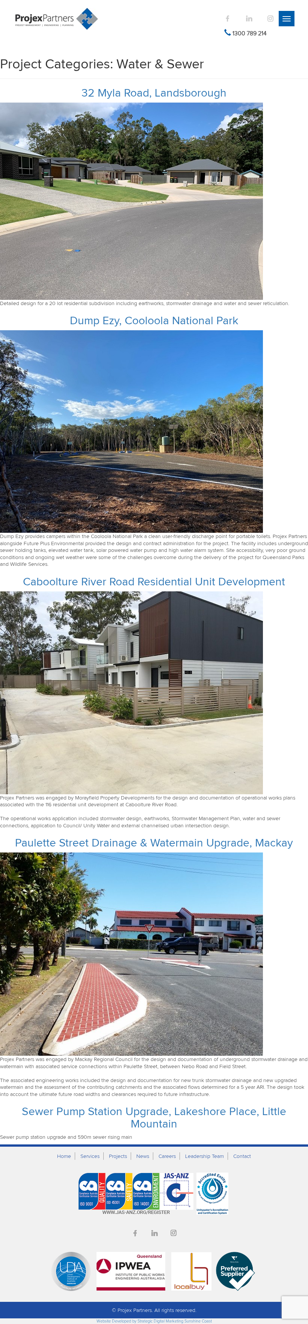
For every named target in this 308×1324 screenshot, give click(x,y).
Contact (242, 1156)
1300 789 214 (250, 33)
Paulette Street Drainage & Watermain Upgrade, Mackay (154, 842)
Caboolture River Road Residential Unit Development (154, 581)
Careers (167, 1156)
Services (90, 1156)
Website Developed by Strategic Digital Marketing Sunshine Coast (154, 1321)
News (142, 1156)
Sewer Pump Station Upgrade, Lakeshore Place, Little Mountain (154, 1117)
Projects (118, 1156)
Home (64, 1156)
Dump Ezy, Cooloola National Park (154, 320)
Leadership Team (204, 1156)
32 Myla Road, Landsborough (154, 92)
